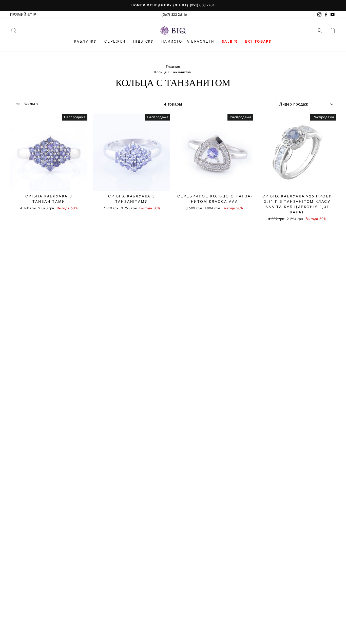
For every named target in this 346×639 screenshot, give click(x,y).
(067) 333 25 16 (174, 14)
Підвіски (143, 41)
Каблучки (85, 41)
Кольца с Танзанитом (173, 72)
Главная (173, 66)
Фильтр (30, 104)
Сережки (114, 41)
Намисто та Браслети (187, 41)
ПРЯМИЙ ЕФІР (23, 14)
